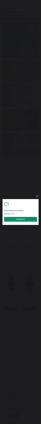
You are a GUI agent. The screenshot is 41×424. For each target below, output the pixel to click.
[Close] (37, 196)
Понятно (20, 219)
